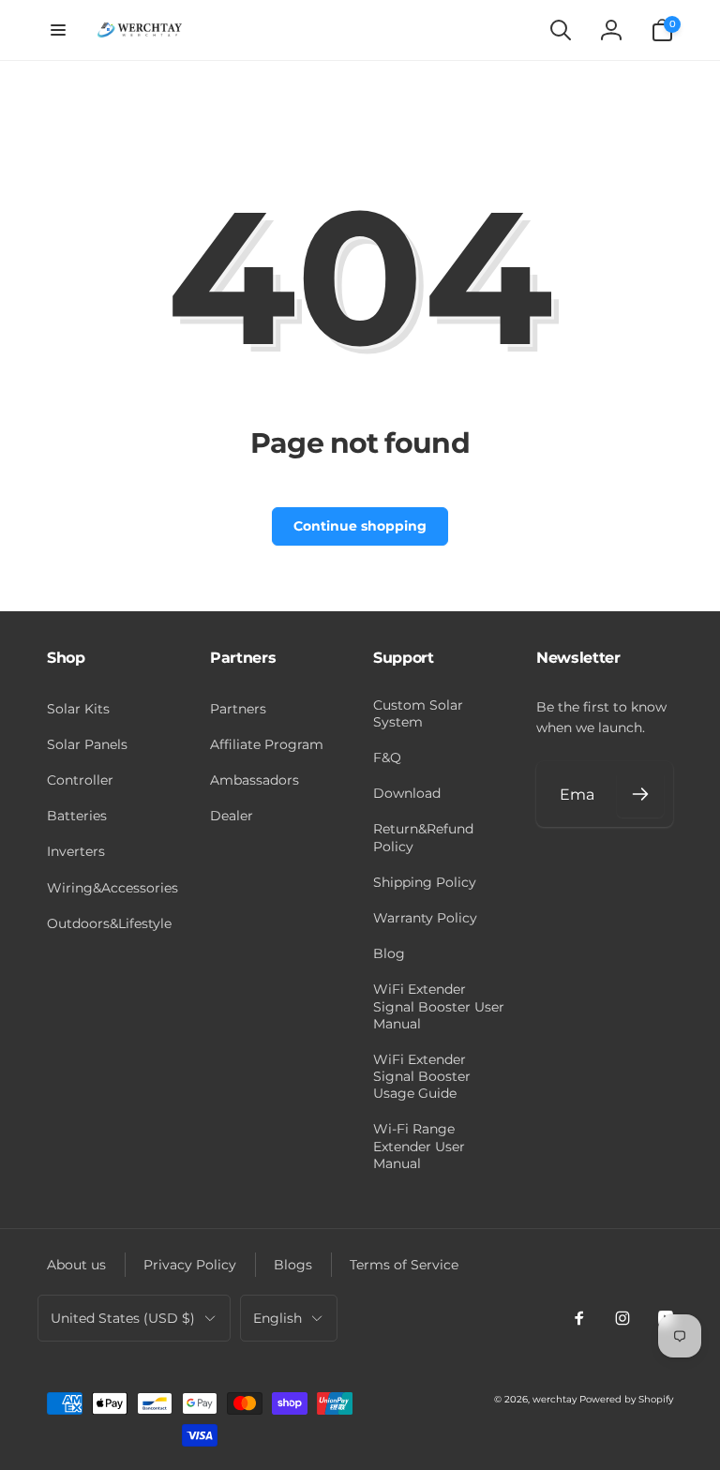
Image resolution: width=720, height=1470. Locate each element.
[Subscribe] (640, 794)
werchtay (554, 1399)
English (277, 1318)
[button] (58, 30)
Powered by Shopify (626, 1399)
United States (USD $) (123, 1318)
